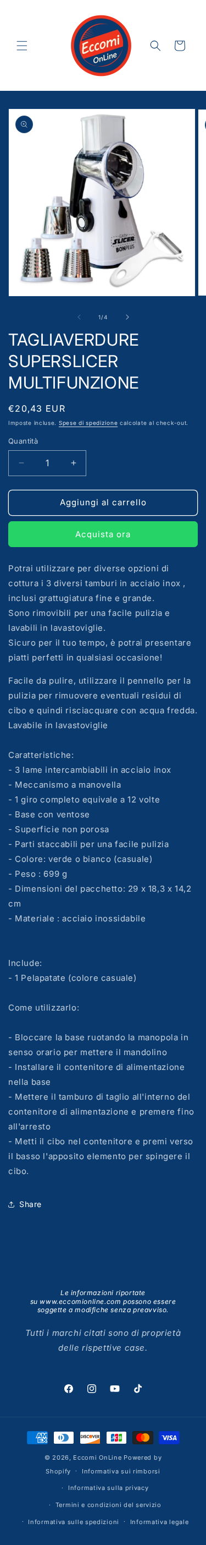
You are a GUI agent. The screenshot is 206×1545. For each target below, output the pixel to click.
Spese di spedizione (88, 422)
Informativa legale (159, 1522)
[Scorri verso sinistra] (79, 317)
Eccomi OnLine (97, 1457)
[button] (22, 46)
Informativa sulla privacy (108, 1488)
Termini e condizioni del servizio (108, 1505)
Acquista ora (103, 534)
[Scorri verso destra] (127, 317)
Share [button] (30, 1204)
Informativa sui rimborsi (121, 1471)
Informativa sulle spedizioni (73, 1522)
